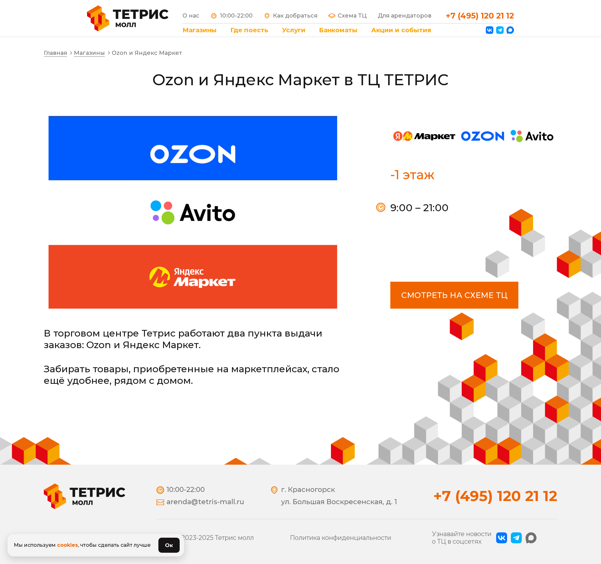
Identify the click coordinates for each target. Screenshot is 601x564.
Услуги (294, 30)
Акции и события (401, 30)
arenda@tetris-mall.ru (205, 502)
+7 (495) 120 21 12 (480, 15)
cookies (67, 545)
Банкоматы (338, 30)
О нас (190, 15)
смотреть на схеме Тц (454, 295)
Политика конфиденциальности (340, 537)
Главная (55, 53)
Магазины (199, 30)
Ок (169, 545)
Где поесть (249, 30)
